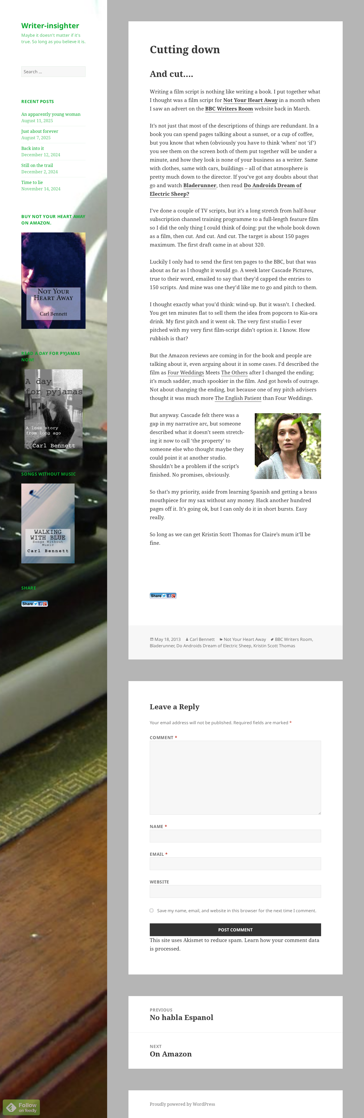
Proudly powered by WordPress (182, 1104)
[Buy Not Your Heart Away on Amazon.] (53, 280)
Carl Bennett (202, 639)
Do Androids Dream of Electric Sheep (213, 646)
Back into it (32, 148)
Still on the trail (37, 165)
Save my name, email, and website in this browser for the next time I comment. (236, 911)
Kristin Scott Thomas (274, 646)
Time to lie (32, 182)
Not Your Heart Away (250, 100)
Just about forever (39, 131)
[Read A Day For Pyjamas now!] (53, 409)
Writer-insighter (50, 25)
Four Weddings (186, 372)
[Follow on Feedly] (21, 1106)
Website (159, 882)
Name (158, 826)
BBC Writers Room (229, 108)
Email (159, 854)
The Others (234, 372)
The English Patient (238, 398)
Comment (163, 737)
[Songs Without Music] (48, 523)
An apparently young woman (50, 114)
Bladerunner (199, 185)
